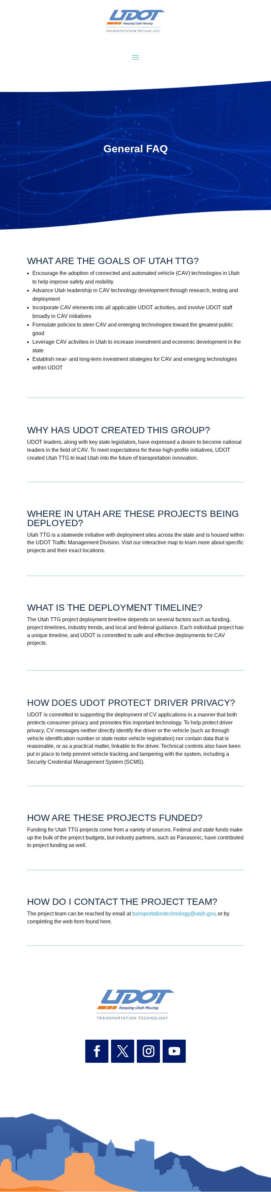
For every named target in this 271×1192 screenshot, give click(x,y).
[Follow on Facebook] (96, 1051)
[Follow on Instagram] (148, 1051)
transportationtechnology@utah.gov (173, 913)
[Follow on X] (122, 1051)
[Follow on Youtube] (174, 1051)
